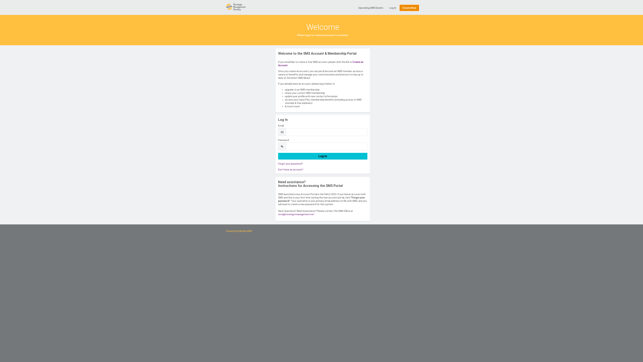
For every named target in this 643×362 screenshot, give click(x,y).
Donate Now (409, 8)
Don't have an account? (290, 169)
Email (281, 125)
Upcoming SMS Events (370, 8)
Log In (392, 8)
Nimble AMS (245, 231)
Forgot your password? (290, 163)
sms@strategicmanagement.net (296, 214)
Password (283, 140)
